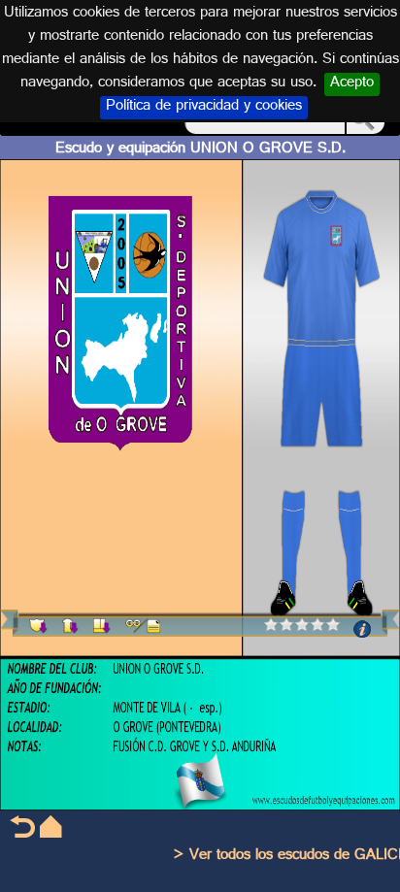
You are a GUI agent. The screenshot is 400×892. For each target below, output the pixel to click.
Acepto (352, 84)
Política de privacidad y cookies (204, 107)
